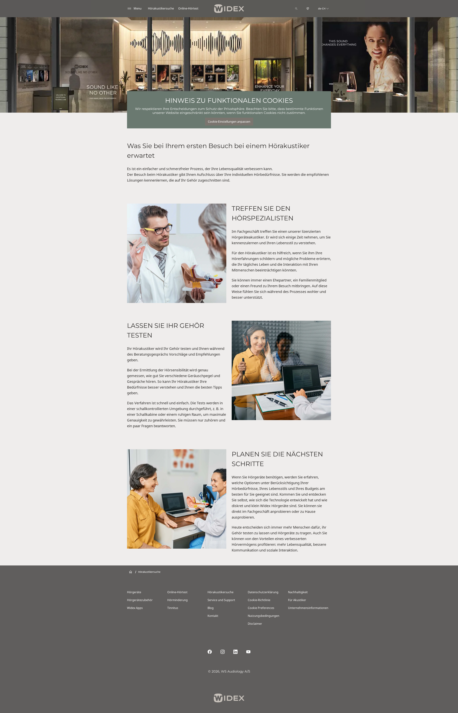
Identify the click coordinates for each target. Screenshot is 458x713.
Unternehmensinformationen (308, 608)
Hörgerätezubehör (140, 600)
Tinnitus (172, 608)
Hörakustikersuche (161, 8)
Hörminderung (177, 600)
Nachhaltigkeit (298, 592)
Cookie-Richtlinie (259, 600)
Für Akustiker (297, 600)
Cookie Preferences (261, 608)
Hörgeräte (134, 592)
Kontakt (213, 616)
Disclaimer (255, 624)
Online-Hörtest (188, 8)
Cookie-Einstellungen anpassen (229, 122)
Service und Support (221, 600)
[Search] (296, 8)
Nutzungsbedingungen (263, 616)
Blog (211, 608)
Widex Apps (135, 608)
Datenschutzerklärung (263, 592)
